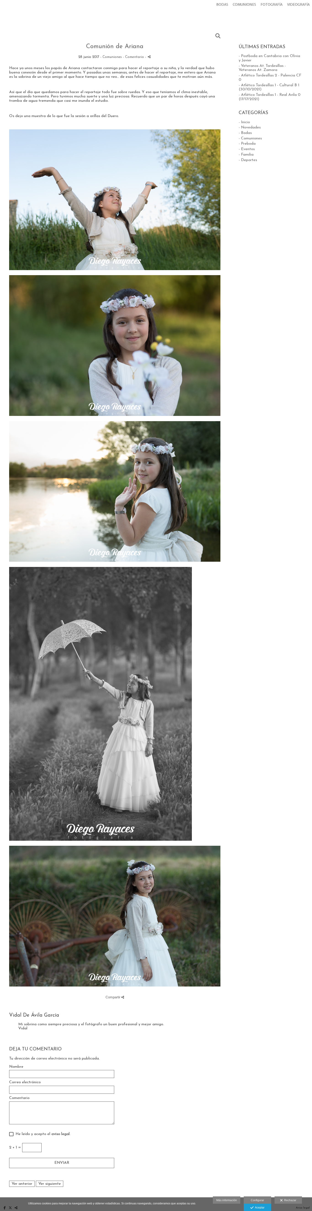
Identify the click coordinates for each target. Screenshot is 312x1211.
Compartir (113, 997)
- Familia (246, 155)
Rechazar (289, 1200)
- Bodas (245, 133)
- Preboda (247, 144)
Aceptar (259, 1207)
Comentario (19, 1098)
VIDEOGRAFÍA (298, 5)
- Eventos (247, 149)
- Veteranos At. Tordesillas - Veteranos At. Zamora (262, 68)
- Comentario (134, 57)
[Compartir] (149, 56)
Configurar (257, 1200)
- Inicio (244, 122)
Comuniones (112, 57)
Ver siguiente (49, 1184)
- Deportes (248, 160)
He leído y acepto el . (41, 1134)
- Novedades (250, 127)
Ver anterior (22, 1184)
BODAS (222, 5)
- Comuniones (250, 138)
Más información (226, 1200)
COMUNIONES (244, 5)
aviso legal (60, 1134)
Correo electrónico (25, 1082)
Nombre (16, 1067)
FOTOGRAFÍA (272, 5)
